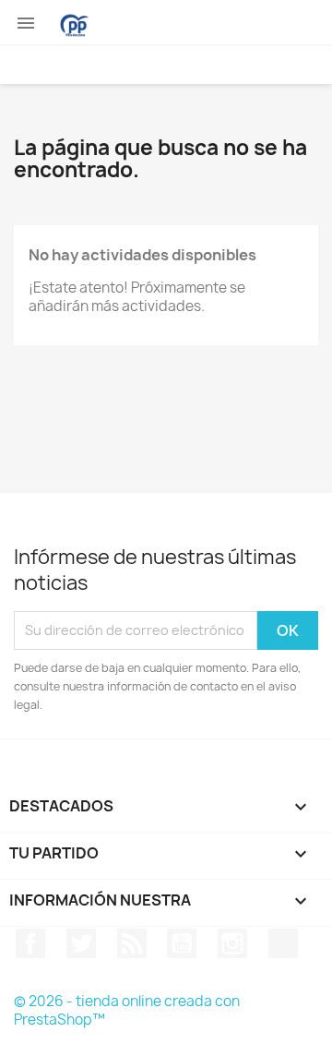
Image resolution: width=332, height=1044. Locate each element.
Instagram (232, 943)
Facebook (30, 943)
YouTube (181, 943)
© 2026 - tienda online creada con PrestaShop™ (127, 1010)
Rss (132, 943)
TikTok (283, 943)
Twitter (81, 943)
